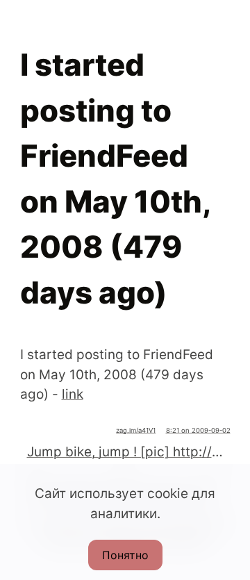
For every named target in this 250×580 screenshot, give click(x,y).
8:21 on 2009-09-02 (198, 430)
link (72, 394)
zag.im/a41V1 (136, 430)
